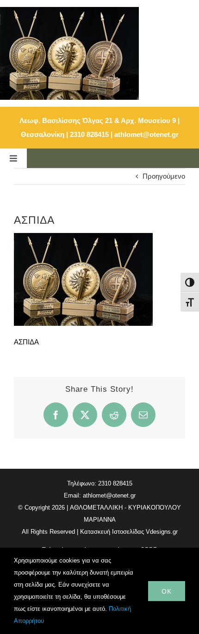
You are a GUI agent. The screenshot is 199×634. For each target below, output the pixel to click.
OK (167, 591)
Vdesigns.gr (162, 531)
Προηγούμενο (164, 176)
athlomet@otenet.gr (146, 134)
